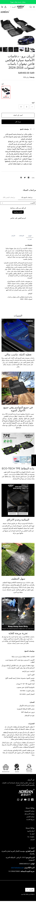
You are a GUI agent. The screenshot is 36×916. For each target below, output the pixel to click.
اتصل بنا (32, 834)
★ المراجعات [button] (33, 460)
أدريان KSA (26, 77)
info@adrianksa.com (17, 867)
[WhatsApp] (18, 799)
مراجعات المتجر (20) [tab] (9, 197)
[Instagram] (29, 799)
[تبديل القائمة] (34, 7)
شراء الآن (18, 122)
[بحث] (30, 7)
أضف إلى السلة (17, 115)
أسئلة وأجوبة (30, 831)
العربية (31, 889)
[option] (18, 28)
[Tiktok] (22, 799)
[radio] (6, 92)
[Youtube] (25, 799)
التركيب (32, 839)
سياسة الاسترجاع (29, 814)
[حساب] (6, 7)
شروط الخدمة (30, 819)
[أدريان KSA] (21, 7)
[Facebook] (32, 799)
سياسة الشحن (30, 816)
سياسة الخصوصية (29, 811)
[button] (13, 7)
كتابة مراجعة (18, 212)
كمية (33, 102)
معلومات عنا (31, 836)
